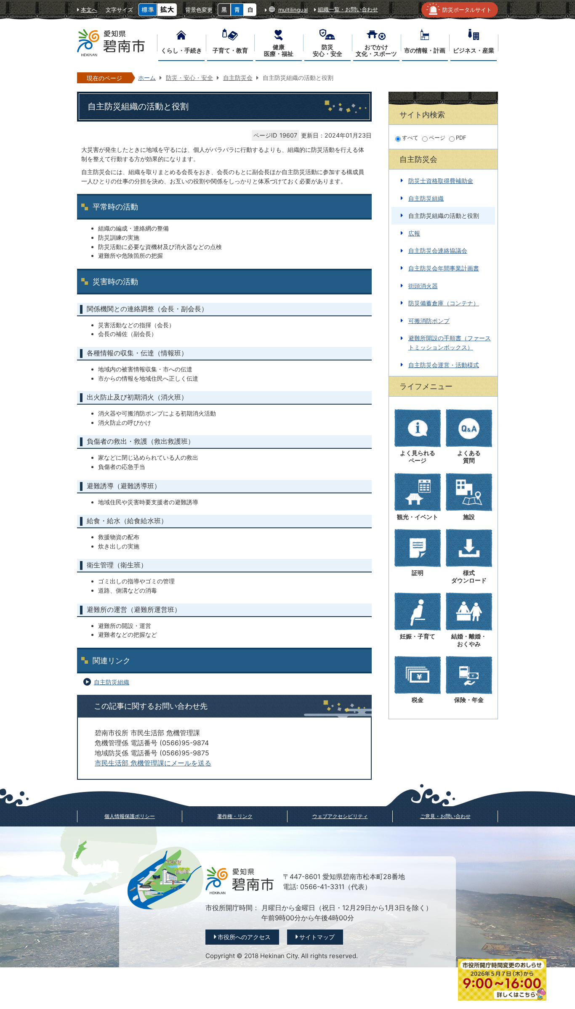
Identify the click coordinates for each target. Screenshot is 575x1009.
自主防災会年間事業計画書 (443, 268)
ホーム (147, 77)
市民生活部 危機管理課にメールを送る (153, 763)
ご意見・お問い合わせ (445, 816)
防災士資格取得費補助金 (440, 180)
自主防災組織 (111, 682)
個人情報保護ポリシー (129, 816)
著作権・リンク (235, 816)
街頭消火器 (423, 285)
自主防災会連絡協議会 (437, 250)
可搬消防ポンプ (429, 320)
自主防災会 (238, 77)
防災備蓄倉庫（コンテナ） (443, 303)
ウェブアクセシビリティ (340, 816)
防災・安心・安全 (189, 77)
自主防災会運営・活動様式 (443, 364)
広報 (414, 233)
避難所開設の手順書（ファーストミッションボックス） (449, 342)
